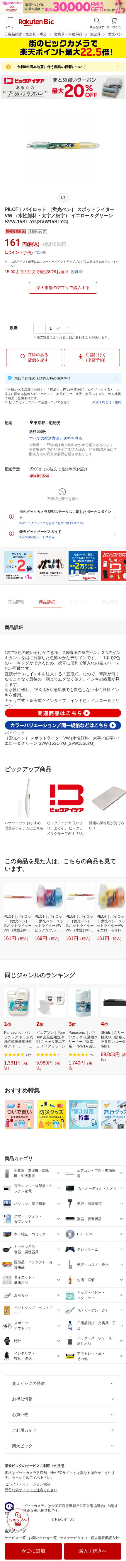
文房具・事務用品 (68, 34)
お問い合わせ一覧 (43, 1538)
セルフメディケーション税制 (27, 1484)
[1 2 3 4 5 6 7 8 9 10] (53, 328)
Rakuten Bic (36, 23)
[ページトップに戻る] (117, 1541)
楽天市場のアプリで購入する (63, 287)
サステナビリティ (74, 1538)
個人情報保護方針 (105, 1538)
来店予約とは (102, 402)
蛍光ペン (115, 34)
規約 (118, 402)
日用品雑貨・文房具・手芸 (25, 34)
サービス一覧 (15, 1538)
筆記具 (95, 34)
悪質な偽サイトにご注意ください (31, 1490)
